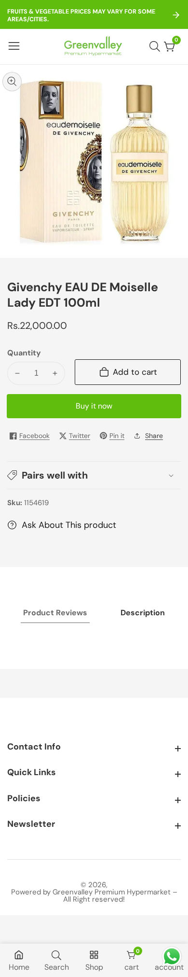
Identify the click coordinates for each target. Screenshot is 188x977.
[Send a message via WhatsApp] (172, 956)
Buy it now (94, 406)
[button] (94, 475)
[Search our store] (156, 46)
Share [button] (154, 435)
